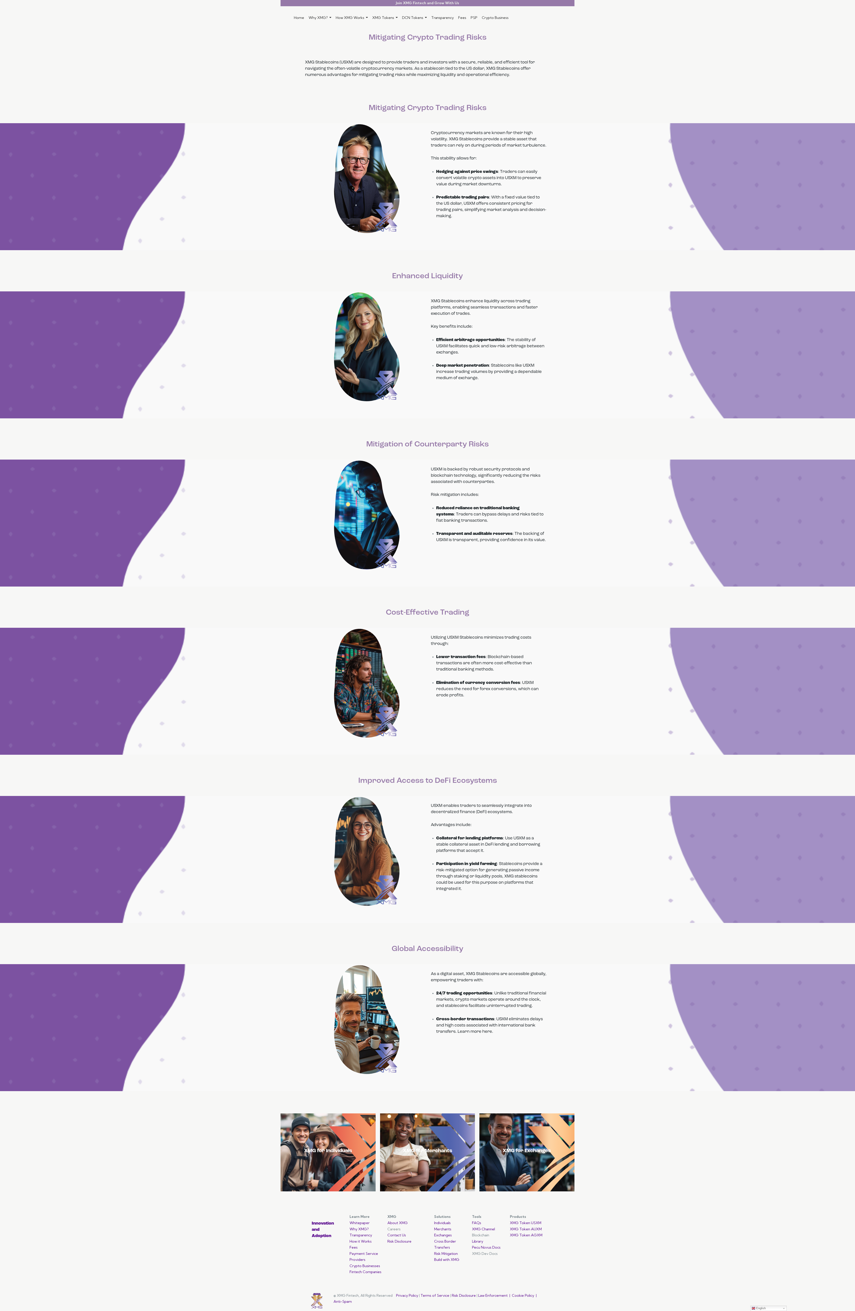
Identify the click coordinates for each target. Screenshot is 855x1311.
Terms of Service (435, 1295)
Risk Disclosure (399, 1241)
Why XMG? (359, 1229)
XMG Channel (484, 1229)
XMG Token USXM (525, 1223)
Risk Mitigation (446, 1253)
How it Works (361, 1241)
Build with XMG (446, 1259)
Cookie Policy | (524, 1295)
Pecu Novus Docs (486, 1247)
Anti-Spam (343, 1301)
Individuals (442, 1223)
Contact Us (396, 1235)
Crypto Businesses (365, 1266)
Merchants (442, 1229)
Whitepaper (360, 1223)
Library (477, 1241)
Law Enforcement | (495, 1295)
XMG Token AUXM (526, 1229)
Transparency (361, 1235)
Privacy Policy (407, 1295)
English (760, 1308)
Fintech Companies (365, 1272)
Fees (354, 1247)
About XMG (398, 1223)
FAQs (476, 1223)
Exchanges (443, 1235)
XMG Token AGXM (526, 1235)
